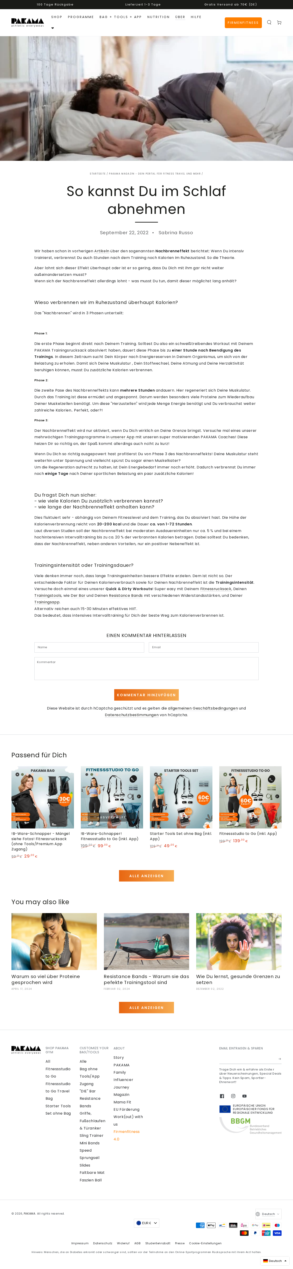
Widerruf (123, 1243)
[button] (269, 22)
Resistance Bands (126, 595)
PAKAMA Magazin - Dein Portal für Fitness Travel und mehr (155, 173)
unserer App (123, 437)
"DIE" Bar (88, 1091)
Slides (85, 1165)
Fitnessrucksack (215, 588)
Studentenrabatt (158, 1243)
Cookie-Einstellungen (205, 1243)
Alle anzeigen (146, 876)
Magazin (121, 1094)
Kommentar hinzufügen (146, 695)
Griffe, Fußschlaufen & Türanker (93, 1121)
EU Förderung (126, 1109)
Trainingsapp (47, 602)
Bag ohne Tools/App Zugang (90, 1076)
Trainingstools (47, 595)
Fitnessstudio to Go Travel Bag (58, 1091)
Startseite (98, 173)
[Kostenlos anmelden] (280, 1059)
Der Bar (78, 595)
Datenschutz (102, 1243)
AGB (137, 1243)
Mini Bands (90, 1143)
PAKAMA (29, 1213)
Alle (83, 1061)
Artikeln (101, 251)
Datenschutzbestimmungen (132, 715)
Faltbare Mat (92, 1172)
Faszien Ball (91, 1180)
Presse (180, 1243)
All (48, 1061)
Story (119, 1057)
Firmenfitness (243, 22)
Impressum (80, 1243)
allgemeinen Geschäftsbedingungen (203, 708)
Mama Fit (122, 1102)
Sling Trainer (92, 1135)
